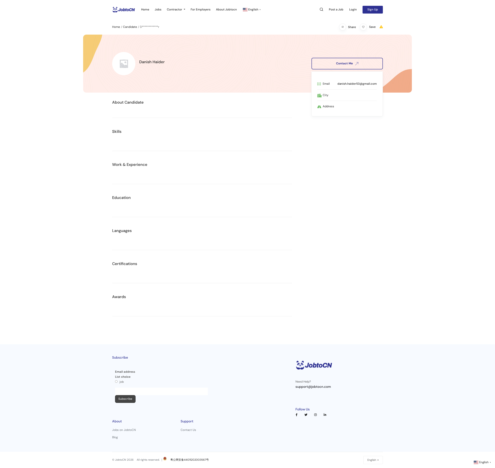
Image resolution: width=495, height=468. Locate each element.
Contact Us (188, 430)
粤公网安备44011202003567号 (189, 459)
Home (145, 9)
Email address (125, 372)
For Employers (201, 9)
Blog (115, 437)
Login (353, 9)
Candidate (130, 27)
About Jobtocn (226, 9)
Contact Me (345, 63)
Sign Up (372, 9)
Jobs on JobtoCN (124, 430)
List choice (123, 377)
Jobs (158, 9)
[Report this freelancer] (381, 27)
